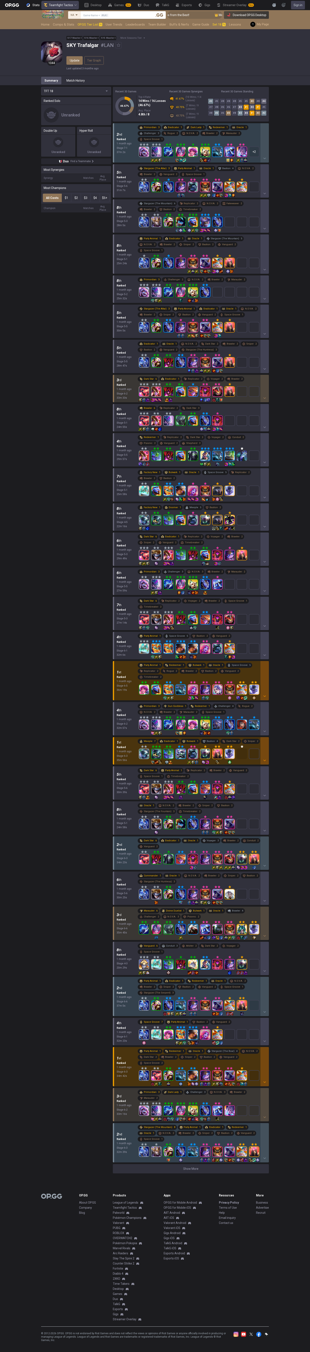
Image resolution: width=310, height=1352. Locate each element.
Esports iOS (171, 1258)
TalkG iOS (170, 1248)
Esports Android (174, 1253)
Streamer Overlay (124, 1319)
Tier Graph (94, 60)
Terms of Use (228, 1207)
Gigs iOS (169, 1238)
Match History (75, 80)
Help (222, 1212)
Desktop (118, 1288)
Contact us (226, 1223)
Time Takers (121, 1283)
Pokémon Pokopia (125, 1243)
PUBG (116, 1228)
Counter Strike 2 (123, 1263)
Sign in (298, 5)
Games (117, 1294)
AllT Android (172, 1212)
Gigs (116, 1314)
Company (85, 1207)
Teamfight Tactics (61, 5)
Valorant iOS (172, 1228)
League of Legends (125, 1202)
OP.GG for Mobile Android (180, 1202)
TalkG (116, 1304)
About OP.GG (87, 1202)
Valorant (118, 1223)
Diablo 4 (118, 1273)
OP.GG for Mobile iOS (177, 1207)
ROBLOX (118, 1233)
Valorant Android (175, 1223)
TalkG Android (173, 1243)
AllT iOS (169, 1217)
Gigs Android (172, 1233)
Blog (82, 1212)
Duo (115, 1299)
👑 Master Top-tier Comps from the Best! (221, 15)
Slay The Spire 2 (123, 1258)
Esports (118, 1309)
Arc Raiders (120, 1253)
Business (262, 1202)
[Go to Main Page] (12, 5)
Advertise (262, 1207)
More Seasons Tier (131, 38)
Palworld (118, 1212)
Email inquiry (227, 1217)
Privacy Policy (229, 1202)
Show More (190, 1168)
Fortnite (118, 1268)
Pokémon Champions (127, 1217)
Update (75, 60)
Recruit (261, 1212)
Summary (51, 80)
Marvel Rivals (121, 1248)
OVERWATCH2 (122, 1238)
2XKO (116, 1278)
